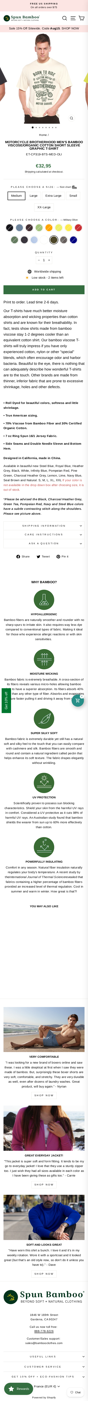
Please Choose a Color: (44, 219)
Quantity (44, 252)
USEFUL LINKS (43, 1356)
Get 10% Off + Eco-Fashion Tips (43, 1376)
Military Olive (54, 240)
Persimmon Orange (49, 228)
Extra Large (53, 195)
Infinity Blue (34, 240)
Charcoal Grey (64, 240)
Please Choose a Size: (41, 187)
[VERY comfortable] (44, 1029)
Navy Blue (24, 240)
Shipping (30, 171)
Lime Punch (59, 228)
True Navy (73, 240)
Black (10, 228)
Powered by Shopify (44, 1397)
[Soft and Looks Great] (44, 1217)
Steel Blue (19, 228)
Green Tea (39, 228)
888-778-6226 (44, 1331)
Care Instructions (44, 534)
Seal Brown (29, 228)
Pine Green (14, 240)
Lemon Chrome (68, 228)
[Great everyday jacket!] (44, 1128)
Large (34, 195)
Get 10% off (6, 700)
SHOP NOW (70, 28)
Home (43, 134)
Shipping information (44, 525)
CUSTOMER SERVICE (43, 1366)
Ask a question (44, 543)
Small (73, 195)
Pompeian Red (78, 228)
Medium (16, 195)
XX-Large (44, 207)
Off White (44, 240)
